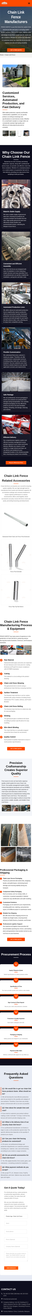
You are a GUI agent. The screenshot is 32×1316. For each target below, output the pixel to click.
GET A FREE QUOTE (16, 50)
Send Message (11, 1268)
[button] (29, 3)
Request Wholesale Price (16, 462)
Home (2, 55)
